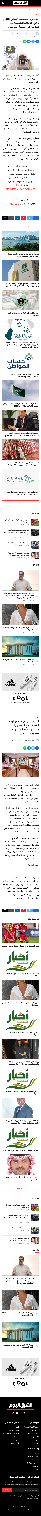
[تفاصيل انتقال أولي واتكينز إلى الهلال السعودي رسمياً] (20, 1078)
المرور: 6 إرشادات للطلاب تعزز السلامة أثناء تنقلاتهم (23, 314)
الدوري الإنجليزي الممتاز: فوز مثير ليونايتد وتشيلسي (24, 1033)
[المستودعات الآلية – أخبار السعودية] (35, 545)
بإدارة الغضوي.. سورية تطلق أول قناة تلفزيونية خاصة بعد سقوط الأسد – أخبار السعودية (22, 1122)
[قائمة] (37, 3)
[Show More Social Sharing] (20, 41)
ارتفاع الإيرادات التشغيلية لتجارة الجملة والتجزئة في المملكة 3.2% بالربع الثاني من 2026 (21, 405)
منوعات (37, 717)
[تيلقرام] (29, 41)
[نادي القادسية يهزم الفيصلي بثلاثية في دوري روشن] (35, 522)
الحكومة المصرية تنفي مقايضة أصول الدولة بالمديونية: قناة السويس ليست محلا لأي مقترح (22, 434)
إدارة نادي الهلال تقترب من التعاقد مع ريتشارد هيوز (20, 1150)
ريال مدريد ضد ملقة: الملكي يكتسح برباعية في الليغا (22, 974)
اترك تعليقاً (20, 502)
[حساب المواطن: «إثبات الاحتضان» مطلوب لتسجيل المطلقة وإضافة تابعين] (20, 361)
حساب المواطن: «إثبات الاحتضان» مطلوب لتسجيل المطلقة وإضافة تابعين (23, 375)
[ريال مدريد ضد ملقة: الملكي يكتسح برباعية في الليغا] (20, 960)
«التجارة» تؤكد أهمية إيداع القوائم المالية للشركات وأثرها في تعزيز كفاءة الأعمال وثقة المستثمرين (21, 285)
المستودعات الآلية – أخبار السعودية (18, 542)
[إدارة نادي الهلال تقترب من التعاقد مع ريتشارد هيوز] (20, 1137)
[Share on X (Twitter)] (33, 41)
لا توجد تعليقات (33, 36)
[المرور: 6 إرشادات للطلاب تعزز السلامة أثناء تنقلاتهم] (20, 300)
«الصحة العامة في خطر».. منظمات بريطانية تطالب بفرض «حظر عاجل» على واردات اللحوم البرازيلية (21, 464)
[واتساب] (25, 41)
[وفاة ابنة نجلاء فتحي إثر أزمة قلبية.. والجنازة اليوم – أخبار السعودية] (35, 555)
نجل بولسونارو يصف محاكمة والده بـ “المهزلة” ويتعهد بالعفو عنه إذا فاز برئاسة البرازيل (16, 532)
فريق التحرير (26, 33)
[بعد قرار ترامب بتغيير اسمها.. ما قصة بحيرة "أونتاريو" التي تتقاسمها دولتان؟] (20, 241)
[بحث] (3, 3)
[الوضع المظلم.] (6, 3)
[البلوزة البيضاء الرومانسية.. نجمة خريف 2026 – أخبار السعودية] (20, 614)
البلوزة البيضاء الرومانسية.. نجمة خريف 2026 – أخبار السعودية (18, 629)
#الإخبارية (18, 185)
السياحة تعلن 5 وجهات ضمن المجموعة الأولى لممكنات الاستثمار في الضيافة (22, 493)
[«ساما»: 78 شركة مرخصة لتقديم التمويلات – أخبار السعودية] (20, 646)
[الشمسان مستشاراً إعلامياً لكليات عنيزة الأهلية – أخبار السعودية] (20, 1164)
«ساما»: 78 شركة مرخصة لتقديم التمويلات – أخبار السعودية (18, 661)
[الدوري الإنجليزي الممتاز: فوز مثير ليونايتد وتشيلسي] (20, 1019)
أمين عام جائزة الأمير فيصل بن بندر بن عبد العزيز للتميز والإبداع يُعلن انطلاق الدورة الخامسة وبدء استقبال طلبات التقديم (22, 345)
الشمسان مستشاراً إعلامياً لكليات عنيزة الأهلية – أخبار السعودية (21, 1179)
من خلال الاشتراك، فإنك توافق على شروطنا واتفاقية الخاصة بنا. (22, 1496)
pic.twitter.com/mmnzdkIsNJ (21, 191)
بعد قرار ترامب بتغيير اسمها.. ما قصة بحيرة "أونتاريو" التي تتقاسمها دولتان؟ (23, 255)
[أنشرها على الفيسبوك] (37, 41)
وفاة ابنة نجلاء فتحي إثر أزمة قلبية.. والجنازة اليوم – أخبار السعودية (18, 554)
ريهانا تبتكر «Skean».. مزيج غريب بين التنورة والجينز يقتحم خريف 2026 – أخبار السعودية (23, 1063)
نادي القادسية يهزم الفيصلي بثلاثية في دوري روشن (17, 520)
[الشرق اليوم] (20, 3)
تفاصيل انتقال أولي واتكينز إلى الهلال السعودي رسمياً (22, 1092)
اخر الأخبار (36, 14)
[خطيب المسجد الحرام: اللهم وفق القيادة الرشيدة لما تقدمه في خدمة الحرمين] (20, 58)
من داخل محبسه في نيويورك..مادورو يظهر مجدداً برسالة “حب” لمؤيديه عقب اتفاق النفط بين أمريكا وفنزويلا (19, 595)
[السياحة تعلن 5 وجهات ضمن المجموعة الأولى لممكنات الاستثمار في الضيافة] (20, 479)
